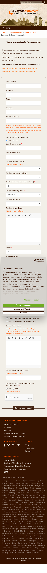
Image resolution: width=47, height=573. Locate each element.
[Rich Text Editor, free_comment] (23, 353)
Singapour (32, 543)
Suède (33, 545)
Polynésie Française (17, 536)
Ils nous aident (30, 448)
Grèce (41, 505)
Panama (16, 533)
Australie (40, 483)
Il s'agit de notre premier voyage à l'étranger (23, 318)
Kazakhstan (6, 519)
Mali (36, 524)
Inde (41, 512)
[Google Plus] (14, 446)
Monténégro (14, 529)
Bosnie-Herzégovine (37, 488)
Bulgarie (21, 490)
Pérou (36, 536)
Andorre (32, 481)
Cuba (19, 497)
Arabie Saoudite (14, 483)
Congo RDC (20, 495)
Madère (15, 524)
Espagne (24, 502)
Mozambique (24, 529)
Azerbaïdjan (6, 486)
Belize (4, 488)
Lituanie (21, 521)
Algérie (25, 481)
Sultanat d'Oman (24, 545)
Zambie (28, 553)
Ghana (34, 505)
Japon (32, 517)
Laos (41, 519)
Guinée (26, 507)
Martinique (13, 526)
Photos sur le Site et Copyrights (15, 469)
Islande (26, 514)
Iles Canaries (23, 512)
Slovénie (40, 543)
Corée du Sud (30, 495)
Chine (4, 495)
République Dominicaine (34, 538)
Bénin (4, 493)
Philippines (39, 533)
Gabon (27, 505)
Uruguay (5, 553)
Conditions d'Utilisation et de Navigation (17, 463)
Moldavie (40, 526)
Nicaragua (41, 529)
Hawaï (18, 509)
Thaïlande (29, 548)
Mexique (31, 526)
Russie (14, 538)
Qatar (42, 536)
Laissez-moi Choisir (22, 309)
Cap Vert (36, 493)
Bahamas (22, 486)
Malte (42, 524)
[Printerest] (18, 446)
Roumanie (5, 538)
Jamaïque (23, 517)
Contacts (28, 451)
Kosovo (34, 519)
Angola (4, 483)
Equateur (16, 502)
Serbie (41, 541)
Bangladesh (39, 486)
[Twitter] (9, 446)
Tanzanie (15, 548)
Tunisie (3, 33)
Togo (36, 548)
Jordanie (40, 517)
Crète (13, 497)
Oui (10, 140)
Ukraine (40, 550)
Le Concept (8, 427)
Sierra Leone (22, 543)
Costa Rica (41, 495)
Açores (14, 486)
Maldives (30, 524)
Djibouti (20, 500)
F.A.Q (27, 445)
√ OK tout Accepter (24, 305)
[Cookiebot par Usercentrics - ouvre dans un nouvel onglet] (33, 260)
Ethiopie (5, 505)
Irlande (19, 514)
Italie (15, 517)
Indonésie (5, 514)
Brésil (14, 490)
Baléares (30, 486)
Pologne (5, 536)
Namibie (33, 529)
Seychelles (6, 543)
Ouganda (39, 531)
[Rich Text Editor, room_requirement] (23, 230)
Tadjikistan (6, 548)
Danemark (12, 500)
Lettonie (5, 521)
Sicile (14, 543)
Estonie (31, 502)
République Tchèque (9, 541)
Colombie (11, 495)
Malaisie (22, 524)
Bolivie (25, 488)
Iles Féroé (34, 512)
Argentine (25, 483)
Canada (28, 493)
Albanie (18, 481)
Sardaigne (32, 541)
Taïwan (22, 548)
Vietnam (21, 553)
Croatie (6, 497)
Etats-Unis (40, 502)
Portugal (29, 536)
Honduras (25, 509)
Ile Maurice (41, 509)
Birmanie (19, 488)
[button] (9, 215)
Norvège (7, 531)
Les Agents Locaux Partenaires (14, 436)
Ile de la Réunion (10, 512)
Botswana (5, 490)
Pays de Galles (27, 533)
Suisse (13, 545)
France (20, 505)
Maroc (4, 526)
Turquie (33, 550)
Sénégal (40, 545)
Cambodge (12, 493)
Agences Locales (16, 33)
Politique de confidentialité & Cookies (17, 466)
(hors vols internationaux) (14, 373)
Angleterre (40, 481)
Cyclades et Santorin (31, 497)
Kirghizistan (25, 519)
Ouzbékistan (6, 533)
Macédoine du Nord (35, 521)
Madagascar (6, 524)
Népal (31, 531)
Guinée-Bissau (38, 507)
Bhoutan (11, 488)
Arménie (33, 483)
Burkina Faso (31, 490)
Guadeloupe (6, 507)
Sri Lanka (5, 545)
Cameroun (20, 493)
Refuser (23, 313)
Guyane (5, 509)
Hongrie (32, 509)
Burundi (40, 490)
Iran (12, 514)
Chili (42, 493)
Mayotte (22, 526)
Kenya (15, 519)
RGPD (6, 472)
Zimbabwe (35, 553)
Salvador (23, 541)
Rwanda (21, 538)
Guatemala (17, 507)
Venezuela (13, 553)
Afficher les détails (32, 300)
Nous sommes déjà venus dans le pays (22, 322)
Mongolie (5, 529)
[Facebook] (5, 446)
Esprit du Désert (30, 33)
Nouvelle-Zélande (19, 531)
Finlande (13, 505)
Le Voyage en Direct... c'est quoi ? (16, 433)
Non (16, 140)
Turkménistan (24, 550)
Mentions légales (9, 460)
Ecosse (27, 500)
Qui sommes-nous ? (11, 424)
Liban (13, 521)
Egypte (34, 500)
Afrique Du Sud (8, 481)
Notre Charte (8, 430)
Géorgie (12, 509)
